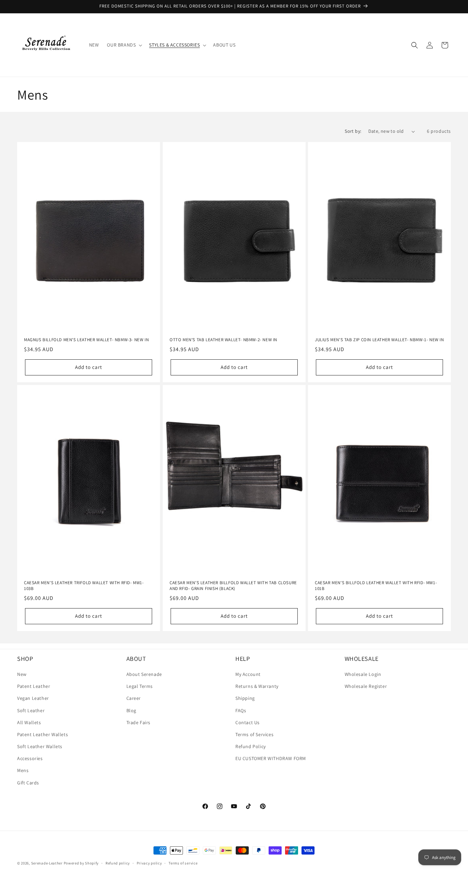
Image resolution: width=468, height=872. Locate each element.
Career (133, 698)
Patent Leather (33, 686)
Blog (131, 710)
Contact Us (247, 722)
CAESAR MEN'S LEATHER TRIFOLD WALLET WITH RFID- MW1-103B (84, 585)
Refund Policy (250, 746)
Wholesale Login (363, 674)
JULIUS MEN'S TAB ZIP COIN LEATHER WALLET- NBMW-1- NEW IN (379, 340)
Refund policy (118, 863)
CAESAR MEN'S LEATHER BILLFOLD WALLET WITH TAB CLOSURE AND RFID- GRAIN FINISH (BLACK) (233, 585)
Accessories (30, 758)
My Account (248, 674)
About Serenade (144, 674)
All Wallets (29, 722)
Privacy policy (149, 863)
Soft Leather (31, 710)
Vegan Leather (33, 698)
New (22, 674)
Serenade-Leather (47, 863)
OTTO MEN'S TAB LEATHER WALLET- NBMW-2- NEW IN (223, 340)
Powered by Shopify (81, 863)
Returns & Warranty (257, 686)
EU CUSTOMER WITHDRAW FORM (270, 758)
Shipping (245, 698)
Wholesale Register (366, 686)
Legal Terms (139, 686)
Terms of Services (254, 734)
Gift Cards (28, 783)
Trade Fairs (138, 722)
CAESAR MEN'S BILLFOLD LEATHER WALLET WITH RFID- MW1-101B (376, 585)
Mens (22, 770)
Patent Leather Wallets (42, 734)
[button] (124, 45)
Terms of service (183, 863)
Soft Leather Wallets (39, 746)
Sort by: (353, 131)
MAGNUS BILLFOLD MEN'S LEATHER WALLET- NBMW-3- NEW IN (86, 340)
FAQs (240, 710)
